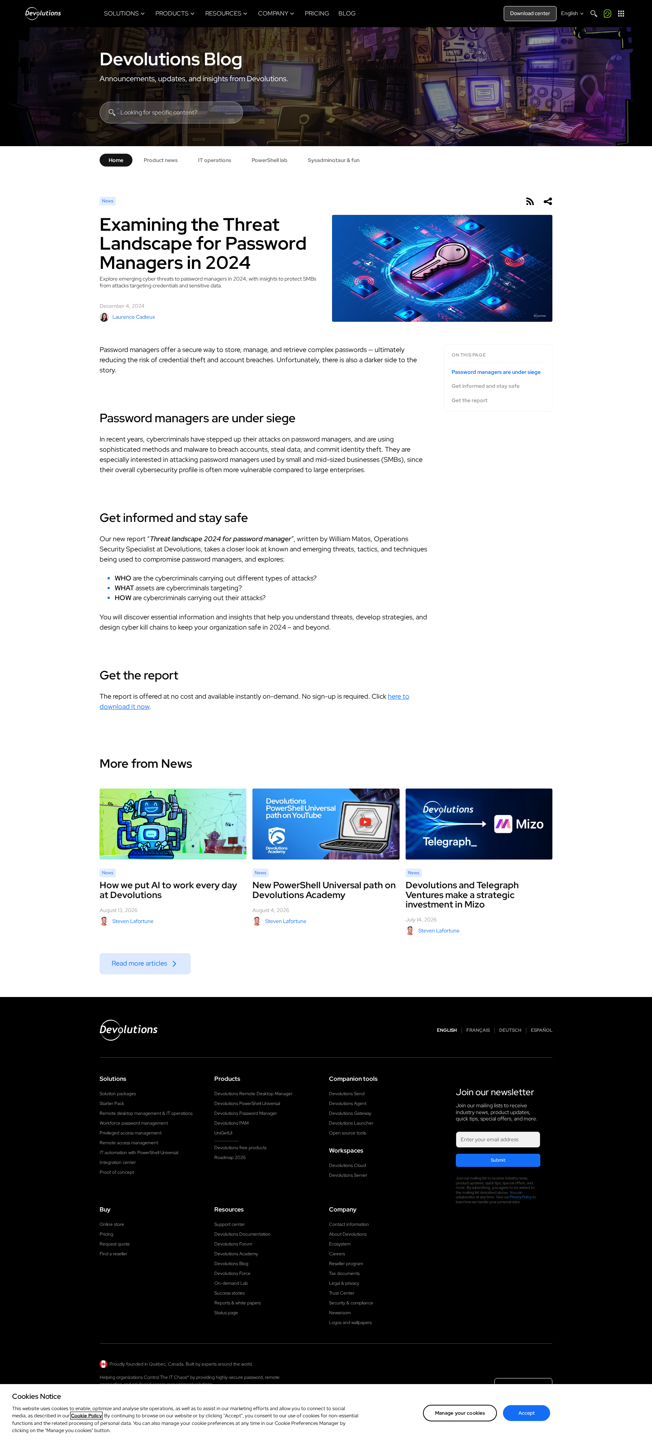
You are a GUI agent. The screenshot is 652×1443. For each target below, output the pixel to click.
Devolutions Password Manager (245, 1113)
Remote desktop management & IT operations (146, 1113)
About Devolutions (347, 1234)
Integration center (118, 1162)
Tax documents (344, 1273)
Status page (226, 1313)
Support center (229, 1224)
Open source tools (347, 1133)
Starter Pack (112, 1103)
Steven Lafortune (133, 921)
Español (541, 1030)
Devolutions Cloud (347, 1165)
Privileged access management (130, 1133)
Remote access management (129, 1143)
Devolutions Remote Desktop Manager (253, 1094)
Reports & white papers (237, 1303)
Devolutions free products (240, 1148)
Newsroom (340, 1313)
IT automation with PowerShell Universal (139, 1153)
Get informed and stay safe (486, 386)
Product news (161, 160)
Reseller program (346, 1264)
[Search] (594, 13)
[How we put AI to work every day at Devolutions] (173, 824)
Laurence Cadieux (133, 316)
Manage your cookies (460, 1413)
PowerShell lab (270, 160)
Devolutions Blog (171, 59)
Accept (526, 1413)
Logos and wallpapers (350, 1323)
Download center (530, 13)
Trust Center (341, 1293)
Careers (337, 1254)
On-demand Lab (231, 1283)
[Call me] (607, 13)
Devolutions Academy (236, 1254)
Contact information (349, 1224)
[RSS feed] (529, 201)
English (447, 1030)
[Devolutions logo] (129, 1030)
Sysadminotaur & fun (334, 160)
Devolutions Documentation (242, 1234)
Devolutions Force (232, 1273)
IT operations (214, 160)
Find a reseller (113, 1254)
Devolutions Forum (233, 1244)
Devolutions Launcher (351, 1123)
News (108, 201)
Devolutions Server (348, 1175)
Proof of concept (117, 1172)
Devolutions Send (346, 1094)
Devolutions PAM (231, 1123)
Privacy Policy (521, 1197)
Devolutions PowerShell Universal (247, 1103)
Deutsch (510, 1030)
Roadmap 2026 (230, 1157)
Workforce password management (134, 1123)
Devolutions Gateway (350, 1113)
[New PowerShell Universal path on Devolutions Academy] (325, 824)
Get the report (469, 400)
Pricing (106, 1234)
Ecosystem (340, 1244)
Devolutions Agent (347, 1103)
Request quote (115, 1244)
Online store (112, 1224)
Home (116, 160)
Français (478, 1030)
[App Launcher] (621, 13)
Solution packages (118, 1094)
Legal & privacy (344, 1283)
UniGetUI (223, 1133)
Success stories (229, 1293)
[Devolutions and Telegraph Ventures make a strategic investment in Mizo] (479, 824)
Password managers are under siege (496, 372)
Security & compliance (351, 1303)
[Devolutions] (43, 13)
